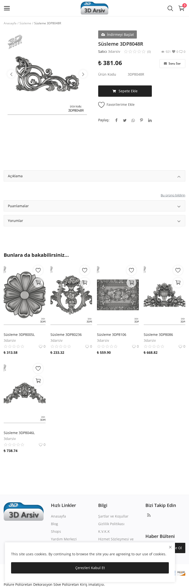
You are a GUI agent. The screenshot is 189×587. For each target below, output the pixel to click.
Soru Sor (174, 63)
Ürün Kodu (107, 74)
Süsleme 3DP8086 (158, 334)
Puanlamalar (18, 206)
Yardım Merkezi (64, 539)
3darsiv (114, 51)
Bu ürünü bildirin (173, 195)
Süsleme (25, 23)
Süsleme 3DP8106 (111, 334)
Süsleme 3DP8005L (19, 334)
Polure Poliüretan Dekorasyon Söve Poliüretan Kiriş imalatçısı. (54, 584)
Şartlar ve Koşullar (113, 516)
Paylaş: (104, 120)
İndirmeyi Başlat (120, 34)
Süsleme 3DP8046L (19, 432)
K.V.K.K (104, 531)
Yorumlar (15, 220)
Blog (54, 523)
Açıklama (15, 176)
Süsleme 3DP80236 (66, 334)
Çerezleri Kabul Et (90, 567)
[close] (170, 547)
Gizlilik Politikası (111, 523)
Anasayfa (10, 23)
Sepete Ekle (128, 91)
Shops (56, 531)
